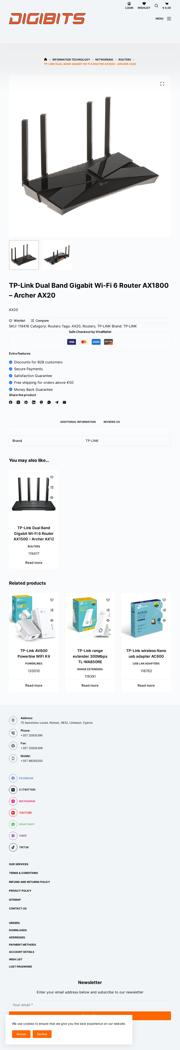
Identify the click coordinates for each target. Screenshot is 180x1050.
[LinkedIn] (33, 402)
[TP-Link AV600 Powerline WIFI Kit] (34, 618)
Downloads (18, 930)
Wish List (15, 959)
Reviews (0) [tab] (112, 421)
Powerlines (33, 663)
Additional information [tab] (78, 421)
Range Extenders (90, 669)
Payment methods (22, 944)
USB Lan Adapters (146, 663)
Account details (21, 952)
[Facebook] (10, 402)
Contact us (18, 908)
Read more (33, 563)
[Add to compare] (51, 487)
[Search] (156, 5)
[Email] (64, 402)
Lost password (20, 966)
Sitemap (15, 899)
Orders (14, 923)
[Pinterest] (26, 402)
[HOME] (45, 59)
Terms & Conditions (23, 873)
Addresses (17, 937)
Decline (42, 1034)
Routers (54, 326)
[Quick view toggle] (51, 497)
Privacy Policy (20, 890)
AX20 (76, 326)
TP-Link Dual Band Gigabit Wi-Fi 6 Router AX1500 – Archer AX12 (34, 533)
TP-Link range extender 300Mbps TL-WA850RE (90, 656)
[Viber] (41, 402)
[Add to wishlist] (51, 476)
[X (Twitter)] (18, 402)
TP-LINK (104, 326)
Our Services (18, 864)
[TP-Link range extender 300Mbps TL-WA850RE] (90, 618)
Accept (21, 1034)
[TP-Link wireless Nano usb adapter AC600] (146, 618)
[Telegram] (56, 402)
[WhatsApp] (49, 402)
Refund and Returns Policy (29, 882)
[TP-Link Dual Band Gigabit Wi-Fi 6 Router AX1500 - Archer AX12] (34, 495)
